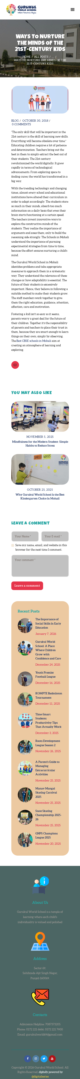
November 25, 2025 (48, 780)
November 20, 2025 (48, 843)
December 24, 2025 (47, 664)
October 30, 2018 (35, 120)
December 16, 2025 (47, 682)
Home (27, 56)
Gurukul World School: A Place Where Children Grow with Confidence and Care (48, 650)
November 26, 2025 (48, 751)
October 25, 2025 (40, 489)
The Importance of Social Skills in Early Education (48, 623)
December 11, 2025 (47, 703)
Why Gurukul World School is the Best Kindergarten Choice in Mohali (40, 496)
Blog (15, 120)
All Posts (41, 56)
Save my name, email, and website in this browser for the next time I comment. (41, 547)
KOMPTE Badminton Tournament (48, 695)
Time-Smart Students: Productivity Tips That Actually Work (48, 721)
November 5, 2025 (40, 436)
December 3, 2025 (46, 733)
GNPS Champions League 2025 (46, 835)
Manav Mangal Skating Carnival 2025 (46, 792)
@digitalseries (40, 1076)
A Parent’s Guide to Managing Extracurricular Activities (47, 768)
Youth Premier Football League (45, 674)
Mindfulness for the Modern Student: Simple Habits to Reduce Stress (40, 443)
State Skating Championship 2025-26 (48, 815)
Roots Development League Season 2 (47, 743)
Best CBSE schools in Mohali (33, 340)
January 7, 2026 (45, 633)
